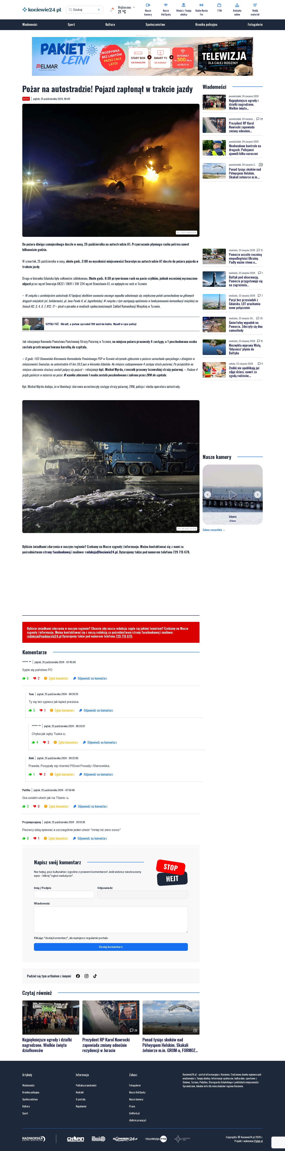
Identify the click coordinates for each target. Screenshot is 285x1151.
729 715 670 (124, 636)
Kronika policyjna (206, 24)
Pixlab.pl (258, 1141)
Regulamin (81, 1106)
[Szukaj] (99, 10)
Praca (132, 1106)
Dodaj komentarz (111, 946)
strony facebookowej (57, 552)
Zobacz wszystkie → (214, 530)
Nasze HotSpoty (137, 1092)
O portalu (80, 1099)
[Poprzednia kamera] (207, 494)
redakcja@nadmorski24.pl (44, 636)
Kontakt (80, 1092)
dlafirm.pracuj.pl (137, 1120)
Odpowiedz (105, 888)
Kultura (110, 24)
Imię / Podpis (42, 888)
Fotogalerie (255, 24)
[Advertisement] (111, 588)
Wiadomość (42, 903)
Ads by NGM (245, 74)
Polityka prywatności (86, 1085)
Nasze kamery (136, 1099)
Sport (71, 24)
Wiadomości (29, 24)
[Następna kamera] (257, 494)
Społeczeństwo (155, 24)
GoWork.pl (134, 1113)
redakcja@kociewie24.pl (101, 552)
